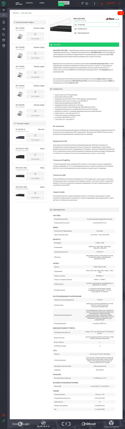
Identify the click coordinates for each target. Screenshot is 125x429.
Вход (61, 4)
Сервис (41, 3)
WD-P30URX (20, 67)
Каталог (16, 13)
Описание (81, 25)
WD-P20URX (20, 47)
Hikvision (41, 129)
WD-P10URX (20, 28)
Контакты (29, 3)
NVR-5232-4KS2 (21, 187)
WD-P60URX (20, 105)
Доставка (19, 4)
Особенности (82, 29)
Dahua (42, 149)
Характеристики (83, 33)
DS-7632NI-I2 (20, 129)
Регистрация (35, 39)
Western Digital (39, 28)
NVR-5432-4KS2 (21, 168)
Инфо (17, 3)
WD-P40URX (20, 86)
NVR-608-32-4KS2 (22, 149)
